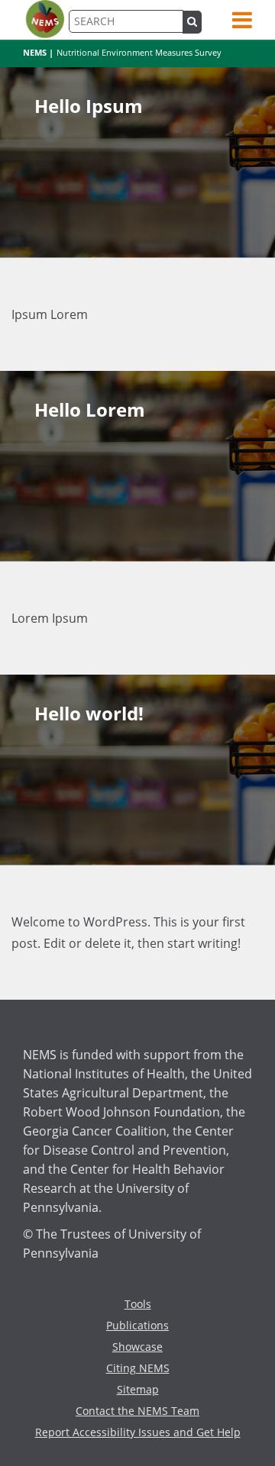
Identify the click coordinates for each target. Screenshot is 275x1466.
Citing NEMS (138, 1368)
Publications (137, 1325)
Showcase (137, 1346)
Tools (138, 1304)
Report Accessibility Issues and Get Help (138, 1432)
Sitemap (138, 1389)
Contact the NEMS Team (137, 1410)
